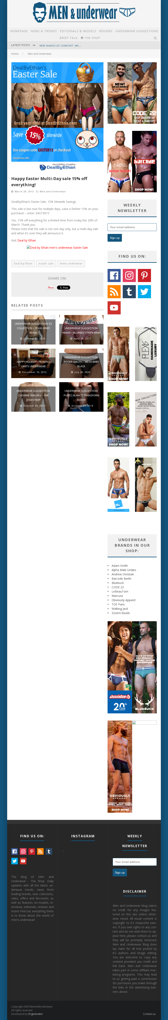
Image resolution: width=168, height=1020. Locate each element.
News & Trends (44, 31)
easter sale (46, 263)
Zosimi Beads (121, 613)
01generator (35, 1014)
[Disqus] (57, 473)
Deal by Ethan (26, 240)
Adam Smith (120, 566)
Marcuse (117, 596)
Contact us (149, 1014)
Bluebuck (118, 583)
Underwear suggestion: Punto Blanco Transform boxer (81, 395)
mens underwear (71, 263)
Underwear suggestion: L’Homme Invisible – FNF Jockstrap (33, 395)
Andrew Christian (123, 574)
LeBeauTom (120, 591)
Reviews (105, 31)
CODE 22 (118, 587)
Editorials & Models (78, 31)
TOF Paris (118, 604)
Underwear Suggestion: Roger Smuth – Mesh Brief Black (81, 361)
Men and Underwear (53, 191)
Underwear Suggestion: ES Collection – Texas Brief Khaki (33, 328)
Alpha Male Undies (124, 570)
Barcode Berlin (121, 578)
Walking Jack (120, 609)
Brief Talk (69, 38)
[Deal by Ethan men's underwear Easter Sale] (57, 247)
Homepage (19, 31)
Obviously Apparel (123, 600)
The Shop (91, 38)
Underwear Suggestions (136, 31)
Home (14, 54)
